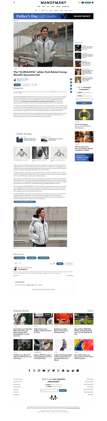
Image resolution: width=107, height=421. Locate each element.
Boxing (61, 10)
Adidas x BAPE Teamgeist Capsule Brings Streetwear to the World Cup (43, 356)
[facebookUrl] (29, 370)
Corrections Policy (89, 381)
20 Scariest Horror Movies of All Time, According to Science (87, 56)
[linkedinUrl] (68, 370)
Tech (43, 6)
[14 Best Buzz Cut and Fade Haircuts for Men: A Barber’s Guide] (78, 79)
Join (32, 285)
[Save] (33, 85)
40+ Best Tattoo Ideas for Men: (87, 48)
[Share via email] (71, 92)
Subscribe (88, 2)
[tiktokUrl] (48, 370)
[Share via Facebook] (72, 57)
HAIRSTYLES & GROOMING (87, 77)
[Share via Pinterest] (72, 63)
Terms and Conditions (88, 389)
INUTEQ (42, 107)
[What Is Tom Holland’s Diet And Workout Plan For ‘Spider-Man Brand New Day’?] (78, 72)
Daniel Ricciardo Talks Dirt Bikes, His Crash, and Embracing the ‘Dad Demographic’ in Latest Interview (23, 332)
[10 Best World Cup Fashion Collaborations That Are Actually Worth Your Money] (63, 345)
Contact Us (16, 392)
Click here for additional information (73, 408)
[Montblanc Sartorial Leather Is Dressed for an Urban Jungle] (19, 140)
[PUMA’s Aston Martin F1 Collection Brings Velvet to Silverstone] (23, 345)
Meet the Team (17, 384)
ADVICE (83, 45)
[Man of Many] (53, 397)
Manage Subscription (88, 392)
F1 (39, 10)
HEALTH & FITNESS (85, 69)
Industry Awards (17, 386)
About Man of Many (70, 275)
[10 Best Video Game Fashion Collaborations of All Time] (43, 319)
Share (17, 84)
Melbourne (35, 96)
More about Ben (16, 275)
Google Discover (20, 257)
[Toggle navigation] (15, 2)
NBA (43, 10)
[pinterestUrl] (77, 370)
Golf (36, 10)
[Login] (92, 2)
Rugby (51, 10)
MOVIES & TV (84, 53)
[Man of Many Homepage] (53, 2)
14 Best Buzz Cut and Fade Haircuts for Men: (87, 80)
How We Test (16, 394)
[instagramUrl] (39, 370)
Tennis (70, 10)
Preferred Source (44, 257)
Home (15, 20)
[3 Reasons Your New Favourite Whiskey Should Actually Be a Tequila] (84, 136)
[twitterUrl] (34, 370)
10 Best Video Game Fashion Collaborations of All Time (42, 330)
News (39, 6)
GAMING (36, 326)
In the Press (16, 389)
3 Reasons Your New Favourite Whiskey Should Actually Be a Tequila (84, 148)
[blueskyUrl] (53, 370)
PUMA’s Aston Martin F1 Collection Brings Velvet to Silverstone (23, 356)
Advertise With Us (18, 381)
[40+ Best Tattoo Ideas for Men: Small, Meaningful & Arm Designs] (78, 48)
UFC (66, 10)
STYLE (16, 68)
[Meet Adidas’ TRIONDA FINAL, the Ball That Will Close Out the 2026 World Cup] (84, 319)
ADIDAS (16, 263)
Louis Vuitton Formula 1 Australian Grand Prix (52, 96)
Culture (58, 6)
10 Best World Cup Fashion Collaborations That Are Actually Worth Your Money (63, 357)
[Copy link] (72, 65)
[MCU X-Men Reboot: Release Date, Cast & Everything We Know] (78, 64)
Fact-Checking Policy (88, 384)
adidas (40, 105)
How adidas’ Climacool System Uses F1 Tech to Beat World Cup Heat (83, 356)
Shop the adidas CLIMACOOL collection (24, 201)
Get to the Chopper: (83, 126)
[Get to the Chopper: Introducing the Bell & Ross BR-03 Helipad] (84, 114)
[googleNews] (63, 370)
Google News (32, 257)
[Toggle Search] (79, 2)
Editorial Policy (90, 379)
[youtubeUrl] (44, 370)
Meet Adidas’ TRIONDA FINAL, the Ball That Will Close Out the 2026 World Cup (83, 331)
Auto (53, 6)
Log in (28, 285)
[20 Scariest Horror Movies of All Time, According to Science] (78, 56)
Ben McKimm (22, 79)
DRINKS (77, 144)
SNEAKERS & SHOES (38, 352)
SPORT (16, 326)
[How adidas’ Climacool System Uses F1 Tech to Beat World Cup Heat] (84, 345)
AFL (47, 10)
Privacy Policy (90, 386)
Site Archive (90, 394)
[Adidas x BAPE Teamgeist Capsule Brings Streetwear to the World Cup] (43, 345)
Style (48, 6)
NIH (62, 110)
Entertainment (65, 6)
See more (90, 310)
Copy (26, 84)
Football (56, 10)
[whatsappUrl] (58, 370)
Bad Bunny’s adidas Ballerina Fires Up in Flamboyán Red (61, 330)
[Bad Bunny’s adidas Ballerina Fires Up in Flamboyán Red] (63, 319)
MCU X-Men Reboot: (86, 64)
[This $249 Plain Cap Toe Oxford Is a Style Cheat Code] (44, 140)
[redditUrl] (73, 370)
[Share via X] (72, 60)
